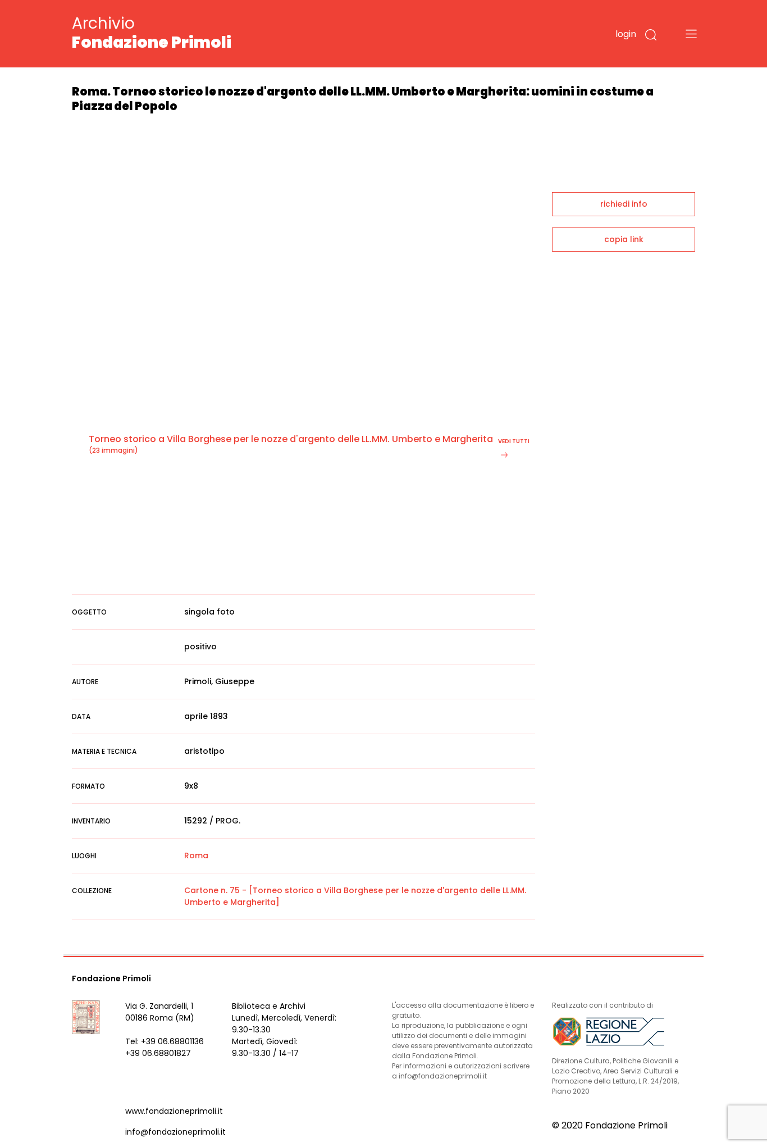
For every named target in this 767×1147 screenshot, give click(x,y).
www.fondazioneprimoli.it (174, 1111)
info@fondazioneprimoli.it (175, 1131)
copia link (623, 239)
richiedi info (623, 204)
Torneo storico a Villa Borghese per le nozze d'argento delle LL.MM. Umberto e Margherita (291, 439)
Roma (196, 855)
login (625, 34)
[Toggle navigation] (691, 33)
